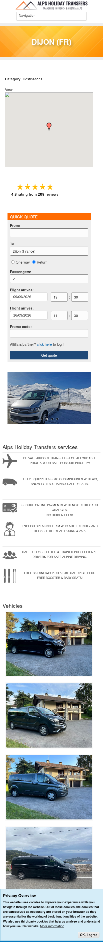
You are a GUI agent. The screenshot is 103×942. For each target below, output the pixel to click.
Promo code (21, 326)
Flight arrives (22, 289)
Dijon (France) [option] (24, 251)
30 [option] (76, 297)
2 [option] (14, 278)
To (13, 243)
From (15, 225)
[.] (49, 675)
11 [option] (56, 315)
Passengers (20, 271)
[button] (49, 127)
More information (52, 926)
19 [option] (56, 297)
